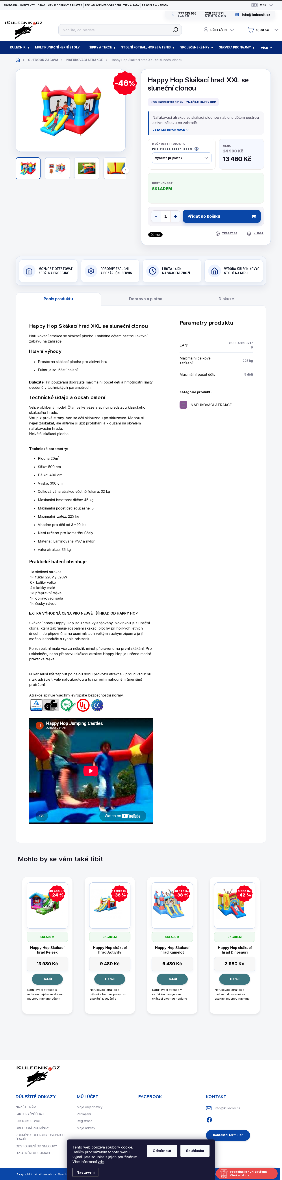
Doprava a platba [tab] (145, 298)
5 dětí (248, 374)
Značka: (201, 102)
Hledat (175, 29)
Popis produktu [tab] (58, 298)
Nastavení (85, 1172)
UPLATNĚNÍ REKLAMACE (33, 1153)
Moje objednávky (89, 1107)
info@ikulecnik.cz (227, 1108)
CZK (263, 5)
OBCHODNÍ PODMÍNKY (32, 1128)
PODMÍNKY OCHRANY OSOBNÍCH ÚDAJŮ (40, 1137)
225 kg (248, 361)
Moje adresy (86, 1128)
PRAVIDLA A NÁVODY (155, 5)
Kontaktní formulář (228, 1135)
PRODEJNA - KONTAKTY (19, 5)
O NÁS (41, 5)
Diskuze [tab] (226, 298)
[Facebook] (209, 1119)
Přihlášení (84, 1114)
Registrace (85, 1121)
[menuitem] (17, 47)
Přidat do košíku (203, 216)
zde (101, 1162)
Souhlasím (195, 1151)
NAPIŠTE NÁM (26, 1107)
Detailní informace (168, 129)
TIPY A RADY (131, 5)
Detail (47, 979)
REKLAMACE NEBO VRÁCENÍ (103, 5)
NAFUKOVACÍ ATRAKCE (211, 405)
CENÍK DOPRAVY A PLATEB (65, 5)
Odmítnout (162, 1151)
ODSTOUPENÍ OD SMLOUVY (36, 1146)
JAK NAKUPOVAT (28, 1121)
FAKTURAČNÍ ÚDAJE (30, 1114)
